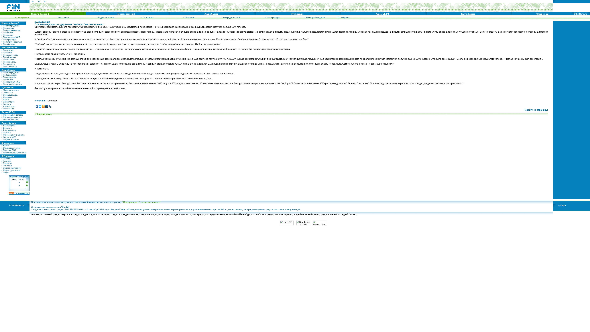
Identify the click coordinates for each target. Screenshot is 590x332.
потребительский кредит (306, 214)
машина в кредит (283, 214)
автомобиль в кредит (262, 214)
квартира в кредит (70, 214)
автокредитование (215, 214)
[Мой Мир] (46, 107)
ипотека (35, 214)
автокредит (198, 214)
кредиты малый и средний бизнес (338, 214)
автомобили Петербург (238, 214)
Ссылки (562, 205)
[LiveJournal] (49, 107)
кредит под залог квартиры (95, 214)
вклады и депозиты (181, 214)
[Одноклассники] (43, 107)
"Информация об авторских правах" (141, 202)
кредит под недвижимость (124, 214)
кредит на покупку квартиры (154, 214)
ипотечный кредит (50, 214)
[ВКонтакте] (37, 107)
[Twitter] (40, 107)
